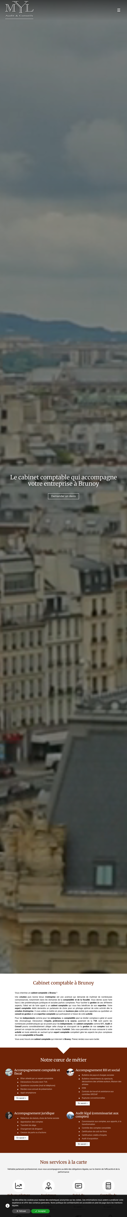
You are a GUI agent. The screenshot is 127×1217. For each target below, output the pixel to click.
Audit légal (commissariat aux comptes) (97, 1115)
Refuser (22, 1211)
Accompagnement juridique (34, 1113)
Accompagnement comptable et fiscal (37, 1072)
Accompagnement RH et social (98, 1070)
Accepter (42, 1211)
